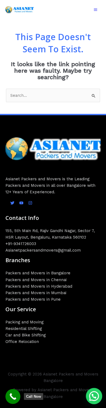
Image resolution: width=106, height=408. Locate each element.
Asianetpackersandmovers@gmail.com (43, 250)
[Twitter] (12, 203)
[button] (94, 396)
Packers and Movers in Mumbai (35, 292)
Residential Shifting (23, 328)
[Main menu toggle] (96, 10)
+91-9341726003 (20, 243)
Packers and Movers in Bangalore (37, 273)
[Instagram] (30, 203)
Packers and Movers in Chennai (36, 279)
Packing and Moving (24, 322)
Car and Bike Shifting (25, 335)
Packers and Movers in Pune (33, 299)
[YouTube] (21, 203)
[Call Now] (12, 396)
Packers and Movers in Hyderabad (38, 286)
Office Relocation (22, 341)
